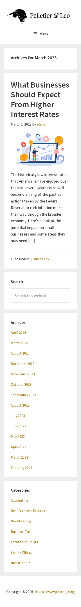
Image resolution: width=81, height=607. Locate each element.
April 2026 (18, 332)
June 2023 (18, 426)
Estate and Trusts (24, 542)
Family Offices (21, 552)
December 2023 (22, 363)
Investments (21, 562)
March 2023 (19, 457)
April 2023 (18, 447)
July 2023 (18, 415)
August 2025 (20, 353)
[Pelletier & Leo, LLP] (40, 16)
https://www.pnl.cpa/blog (55, 591)
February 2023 (21, 467)
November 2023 (23, 374)
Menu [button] (44, 33)
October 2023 (21, 384)
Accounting (19, 500)
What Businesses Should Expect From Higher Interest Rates (40, 99)
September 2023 (23, 395)
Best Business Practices (29, 510)
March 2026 (19, 342)
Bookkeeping (21, 521)
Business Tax (39, 259)
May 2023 (18, 436)
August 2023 (20, 405)
